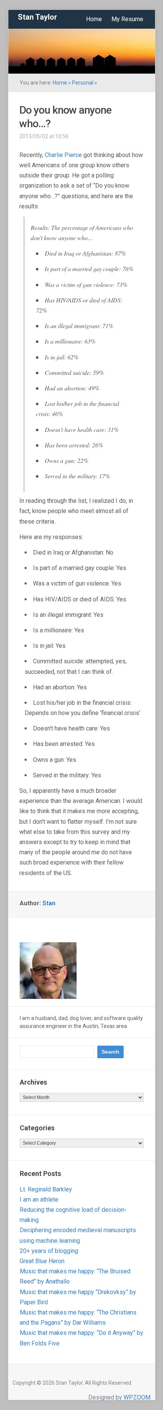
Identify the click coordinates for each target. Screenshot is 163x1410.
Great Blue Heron (42, 1261)
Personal (82, 83)
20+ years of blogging (49, 1250)
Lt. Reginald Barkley (46, 1189)
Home (94, 19)
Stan (48, 903)
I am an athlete (39, 1199)
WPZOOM (137, 1397)
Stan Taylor (37, 17)
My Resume (127, 19)
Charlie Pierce (63, 155)
